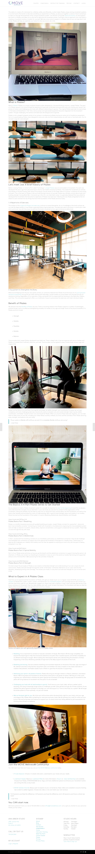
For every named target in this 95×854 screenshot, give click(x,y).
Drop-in (59, 779)
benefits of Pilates (26, 306)
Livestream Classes (20, 779)
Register (15, 843)
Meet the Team (40, 833)
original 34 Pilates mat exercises (30, 205)
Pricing (38, 839)
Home (38, 830)
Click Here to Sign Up (70, 841)
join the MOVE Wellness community (46, 768)
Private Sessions (19, 774)
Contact (38, 825)
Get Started (39, 826)
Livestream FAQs (37, 779)
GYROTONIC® (40, 828)
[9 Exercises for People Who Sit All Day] (1, 427)
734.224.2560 (12, 834)
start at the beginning (64, 508)
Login (10, 843)
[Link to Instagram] (83, 852)
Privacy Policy (40, 841)
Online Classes (40, 835)
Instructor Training (42, 832)
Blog (37, 823)
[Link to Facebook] (81, 852)
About (38, 821)
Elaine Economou (70, 15)
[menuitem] (36, 3)
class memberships (70, 779)
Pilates (15, 105)
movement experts (55, 581)
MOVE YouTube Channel (21, 788)
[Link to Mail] (85, 852)
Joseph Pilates (49, 188)
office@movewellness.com (53, 806)
